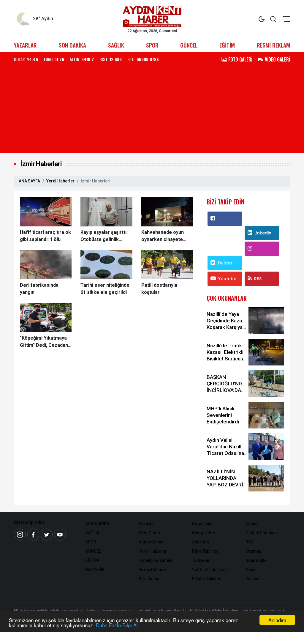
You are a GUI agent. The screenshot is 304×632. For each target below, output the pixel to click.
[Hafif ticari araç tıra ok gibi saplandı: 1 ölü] (46, 211)
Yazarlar (147, 523)
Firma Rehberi (152, 569)
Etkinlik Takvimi (206, 578)
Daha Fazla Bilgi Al (117, 625)
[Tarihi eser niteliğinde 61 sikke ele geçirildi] (106, 264)
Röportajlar (203, 523)
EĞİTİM (227, 45)
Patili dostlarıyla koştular (159, 288)
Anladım (277, 620)
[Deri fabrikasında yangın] (46, 264)
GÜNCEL (188, 45)
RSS (258, 279)
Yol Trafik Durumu (209, 569)
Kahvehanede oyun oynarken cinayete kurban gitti (162, 236)
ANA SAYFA (29, 181)
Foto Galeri (149, 532)
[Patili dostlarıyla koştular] (167, 264)
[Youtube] (60, 534)
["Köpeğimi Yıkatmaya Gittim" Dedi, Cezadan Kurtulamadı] (46, 317)
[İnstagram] (20, 534)
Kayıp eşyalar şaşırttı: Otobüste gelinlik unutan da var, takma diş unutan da (104, 236)
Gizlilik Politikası (262, 532)
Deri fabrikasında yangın (39, 288)
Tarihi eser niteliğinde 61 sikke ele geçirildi (104, 288)
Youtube (227, 279)
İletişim (253, 578)
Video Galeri (151, 542)
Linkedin (262, 233)
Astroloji (200, 542)
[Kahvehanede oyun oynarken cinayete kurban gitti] (167, 211)
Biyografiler (204, 532)
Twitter (224, 263)
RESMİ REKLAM (273, 45)
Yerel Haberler (60, 181)
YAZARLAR (25, 45)
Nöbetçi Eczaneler (156, 560)
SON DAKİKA (72, 45)
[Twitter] (47, 534)
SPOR (152, 45)
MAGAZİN (94, 569)
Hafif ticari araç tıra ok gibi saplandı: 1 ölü (45, 235)
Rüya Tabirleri (205, 551)
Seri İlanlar (149, 578)
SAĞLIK (116, 45)
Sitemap (254, 551)
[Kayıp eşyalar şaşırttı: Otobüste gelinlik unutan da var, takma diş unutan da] (106, 211)
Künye (251, 523)
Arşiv (250, 569)
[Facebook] (33, 534)
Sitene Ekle (256, 560)
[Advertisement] (152, 111)
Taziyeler (201, 560)
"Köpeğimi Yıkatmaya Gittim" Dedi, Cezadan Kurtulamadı (44, 342)
